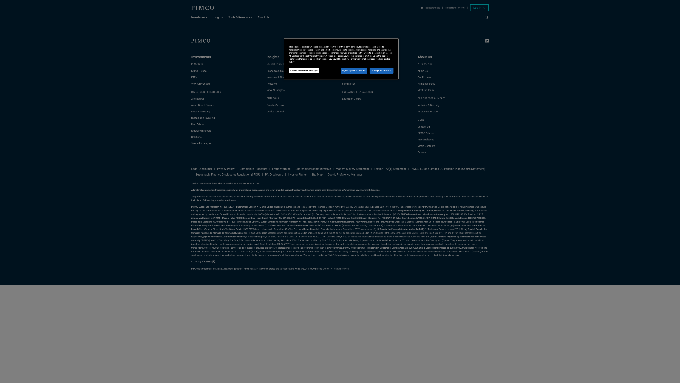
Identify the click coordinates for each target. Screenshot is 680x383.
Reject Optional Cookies (354, 70)
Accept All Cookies (381, 70)
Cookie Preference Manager (304, 70)
